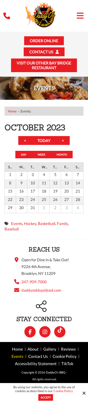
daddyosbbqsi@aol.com (41, 290)
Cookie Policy (63, 391)
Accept (46, 397)
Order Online (44, 40)
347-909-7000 (34, 281)
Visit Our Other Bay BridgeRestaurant (44, 65)
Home (12, 111)
